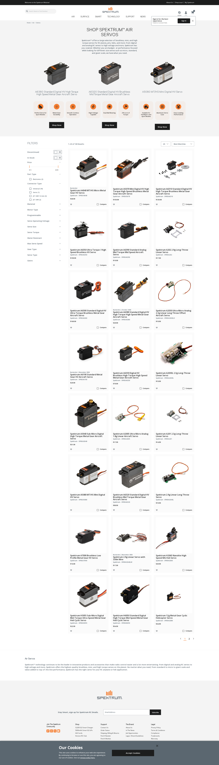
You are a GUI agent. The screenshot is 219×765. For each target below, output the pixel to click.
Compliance (155, 733)
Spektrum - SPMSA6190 (78, 379)
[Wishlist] (71, 204)
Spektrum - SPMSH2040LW (122, 562)
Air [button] (73, 17)
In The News (130, 730)
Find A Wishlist (106, 739)
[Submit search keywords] (27, 11)
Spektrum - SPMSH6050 (121, 623)
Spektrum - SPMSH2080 (164, 621)
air (33, 23)
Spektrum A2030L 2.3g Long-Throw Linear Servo (173, 374)
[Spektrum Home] (110, 10)
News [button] (143, 17)
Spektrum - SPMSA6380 (121, 320)
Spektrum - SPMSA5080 (78, 500)
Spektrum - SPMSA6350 (78, 255)
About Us (169, 2)
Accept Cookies (133, 753)
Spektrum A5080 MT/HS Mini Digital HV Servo (87, 496)
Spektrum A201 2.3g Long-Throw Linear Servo (172, 435)
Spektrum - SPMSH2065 (164, 561)
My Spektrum (189, 2)
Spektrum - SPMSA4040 (78, 195)
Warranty (154, 739)
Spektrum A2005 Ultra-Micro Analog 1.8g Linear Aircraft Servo (130, 435)
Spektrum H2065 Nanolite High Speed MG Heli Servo (171, 556)
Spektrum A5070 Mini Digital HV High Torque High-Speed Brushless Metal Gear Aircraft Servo (131, 191)
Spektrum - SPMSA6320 (121, 502)
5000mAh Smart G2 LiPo (84, 730)
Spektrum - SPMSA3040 (78, 441)
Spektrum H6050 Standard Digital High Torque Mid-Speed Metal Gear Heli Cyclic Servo (130, 618)
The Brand (130, 724)
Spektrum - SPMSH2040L (165, 500)
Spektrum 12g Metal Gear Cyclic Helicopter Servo (171, 616)
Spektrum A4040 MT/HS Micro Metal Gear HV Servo (88, 191)
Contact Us (104, 727)
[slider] (29, 166)
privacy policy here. (87, 758)
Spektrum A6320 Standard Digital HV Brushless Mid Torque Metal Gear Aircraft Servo (131, 497)
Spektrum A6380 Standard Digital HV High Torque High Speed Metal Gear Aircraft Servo (131, 314)
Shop (77, 724)
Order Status (105, 730)
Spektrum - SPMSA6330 (121, 380)
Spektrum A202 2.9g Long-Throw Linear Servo (172, 251)
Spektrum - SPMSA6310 (164, 196)
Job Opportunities (132, 733)
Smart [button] (98, 17)
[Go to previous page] (181, 638)
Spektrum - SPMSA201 (164, 439)
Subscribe (155, 712)
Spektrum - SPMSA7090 (78, 561)
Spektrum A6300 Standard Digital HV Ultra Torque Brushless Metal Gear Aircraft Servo (88, 313)
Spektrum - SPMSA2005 (121, 439)
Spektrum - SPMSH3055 (78, 623)
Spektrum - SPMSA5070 (121, 196)
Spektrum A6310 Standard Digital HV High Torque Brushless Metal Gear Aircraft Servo (174, 191)
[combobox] (40, 11)
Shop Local (179, 2)
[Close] (157, 745)
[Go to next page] (193, 638)
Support (104, 724)
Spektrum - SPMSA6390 (121, 257)
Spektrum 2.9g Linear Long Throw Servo (172, 496)
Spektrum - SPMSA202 (164, 255)
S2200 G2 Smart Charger (84, 727)
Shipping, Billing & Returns (110, 733)
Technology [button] (113, 17)
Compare (103, 204)
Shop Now (56, 125)
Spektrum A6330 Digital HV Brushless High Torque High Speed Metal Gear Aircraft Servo (130, 375)
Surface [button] (84, 17)
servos (38, 23)
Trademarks (155, 736)
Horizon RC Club (81, 736)
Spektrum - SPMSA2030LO (165, 318)
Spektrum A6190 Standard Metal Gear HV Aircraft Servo (86, 375)
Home (29, 23)
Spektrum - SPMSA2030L (165, 378)
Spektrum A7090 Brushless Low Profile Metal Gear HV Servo (85, 556)
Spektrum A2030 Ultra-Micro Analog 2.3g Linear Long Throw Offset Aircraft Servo (173, 313)
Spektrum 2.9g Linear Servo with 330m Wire (129, 558)
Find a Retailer (106, 736)
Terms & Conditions (158, 730)
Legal (153, 724)
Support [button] (130, 17)
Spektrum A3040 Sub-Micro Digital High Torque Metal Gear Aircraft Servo (87, 436)
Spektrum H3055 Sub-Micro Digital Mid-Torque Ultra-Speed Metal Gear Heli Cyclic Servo (88, 618)
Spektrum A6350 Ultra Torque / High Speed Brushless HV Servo (88, 251)
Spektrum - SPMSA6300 (78, 318)
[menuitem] (74, 17)
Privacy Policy (156, 727)
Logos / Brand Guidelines (134, 736)
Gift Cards (78, 733)
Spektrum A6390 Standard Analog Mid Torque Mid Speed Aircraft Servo (129, 252)
